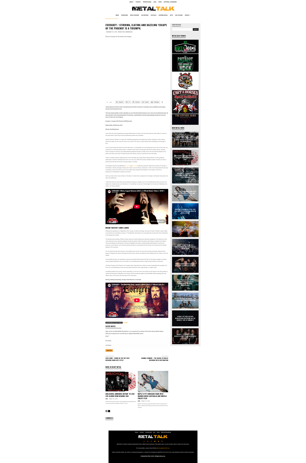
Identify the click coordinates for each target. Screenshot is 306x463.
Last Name (108, 345)
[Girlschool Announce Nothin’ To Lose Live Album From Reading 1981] (121, 381)
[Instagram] (147, 441)
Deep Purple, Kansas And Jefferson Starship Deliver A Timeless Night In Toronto (185, 229)
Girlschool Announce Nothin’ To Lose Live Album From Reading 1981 (120, 395)
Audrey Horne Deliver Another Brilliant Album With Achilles (185, 265)
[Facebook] (144, 441)
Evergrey (125, 322)
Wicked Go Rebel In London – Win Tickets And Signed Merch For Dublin (185, 300)
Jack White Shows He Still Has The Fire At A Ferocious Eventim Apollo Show (185, 211)
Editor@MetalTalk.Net (163, 448)
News (116, 18)
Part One (127, 165)
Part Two (134, 165)
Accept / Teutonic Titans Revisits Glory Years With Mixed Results (185, 336)
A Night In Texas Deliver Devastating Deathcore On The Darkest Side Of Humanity (185, 318)
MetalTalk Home (110, 18)
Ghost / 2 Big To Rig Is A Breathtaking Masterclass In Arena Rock (185, 247)
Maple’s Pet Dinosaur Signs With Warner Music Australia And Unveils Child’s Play (152, 396)
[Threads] (162, 441)
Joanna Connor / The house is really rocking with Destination (154, 359)
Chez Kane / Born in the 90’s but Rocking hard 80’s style (118, 359)
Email (107, 336)
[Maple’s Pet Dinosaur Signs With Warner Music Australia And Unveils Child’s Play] (153, 381)
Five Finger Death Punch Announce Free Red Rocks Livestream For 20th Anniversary (185, 282)
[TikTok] (151, 441)
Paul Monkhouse (127, 31)
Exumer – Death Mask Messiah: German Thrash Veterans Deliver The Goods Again (185, 140)
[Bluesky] (158, 441)
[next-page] (109, 411)
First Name (108, 340)
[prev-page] (106, 411)
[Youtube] (154, 441)
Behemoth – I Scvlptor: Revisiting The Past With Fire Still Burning (185, 175)
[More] (162, 102)
